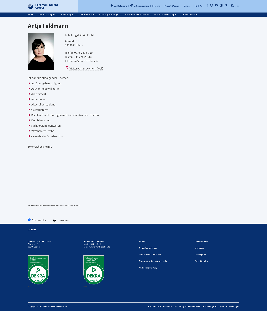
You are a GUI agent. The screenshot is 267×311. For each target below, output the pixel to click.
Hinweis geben (211, 306)
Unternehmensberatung (135, 14)
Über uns (156, 6)
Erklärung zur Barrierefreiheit (188, 306)
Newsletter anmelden (148, 248)
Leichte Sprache (120, 6)
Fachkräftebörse (201, 261)
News (30, 14)
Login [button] (237, 6)
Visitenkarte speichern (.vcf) (86, 68)
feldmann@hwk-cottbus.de (81, 61)
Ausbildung (65, 14)
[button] (30, 220)
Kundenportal (200, 254)
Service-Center (188, 14)
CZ (201, 6)
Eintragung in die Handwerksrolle (153, 261)
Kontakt (187, 6)
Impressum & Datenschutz (161, 306)
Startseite (32, 229)
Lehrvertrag (199, 248)
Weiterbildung (85, 14)
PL (196, 6)
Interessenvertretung (164, 14)
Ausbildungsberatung (148, 268)
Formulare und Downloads (150, 254)
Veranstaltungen (47, 14)
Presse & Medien (172, 6)
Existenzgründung (108, 14)
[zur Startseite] (43, 6)
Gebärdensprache (141, 6)
